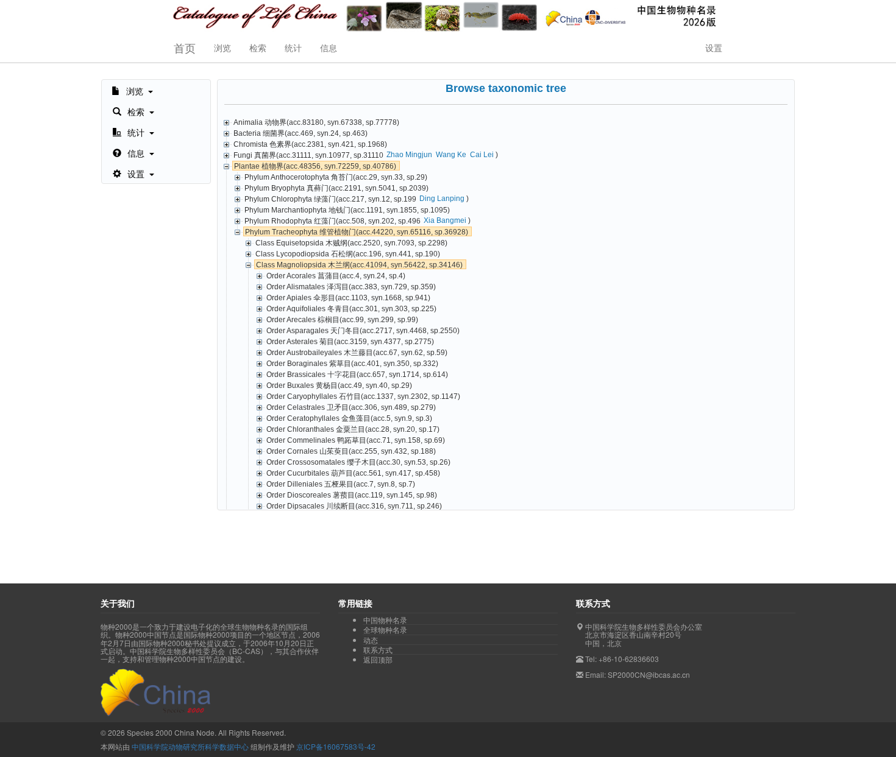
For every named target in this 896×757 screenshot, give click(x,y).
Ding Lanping (441, 198)
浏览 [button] (222, 47)
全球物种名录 (385, 630)
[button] (132, 90)
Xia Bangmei (445, 220)
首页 (185, 47)
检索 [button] (257, 47)
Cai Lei (482, 154)
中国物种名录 (385, 620)
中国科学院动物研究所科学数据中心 (190, 746)
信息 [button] (328, 47)
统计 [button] (293, 47)
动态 (370, 640)
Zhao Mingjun (409, 154)
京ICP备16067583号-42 (335, 746)
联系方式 (378, 650)
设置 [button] (713, 47)
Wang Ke (451, 154)
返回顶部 (378, 659)
